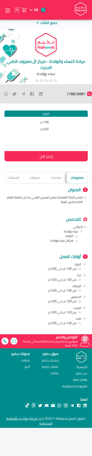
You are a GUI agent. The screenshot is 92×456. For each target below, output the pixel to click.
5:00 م (44, 129)
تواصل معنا (80, 379)
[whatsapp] (6, 93)
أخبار (27, 367)
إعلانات (54, 373)
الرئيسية (82, 367)
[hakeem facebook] (78, 405)
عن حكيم (81, 373)
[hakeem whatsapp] (59, 405)
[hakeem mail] (53, 405)
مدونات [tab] (34, 177)
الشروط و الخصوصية (74, 386)
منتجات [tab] (56, 177)
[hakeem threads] (33, 405)
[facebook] (31, 93)
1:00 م (44, 122)
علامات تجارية (50, 367)
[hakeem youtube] (46, 405)
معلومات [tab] (77, 177)
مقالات (25, 360)
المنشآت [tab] (13, 177)
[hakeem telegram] (72, 405)
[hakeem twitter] (40, 405)
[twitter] (14, 93)
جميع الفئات (48, 22)
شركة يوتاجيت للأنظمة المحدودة (29, 420)
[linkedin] (40, 93)
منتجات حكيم (50, 360)
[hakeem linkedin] (85, 405)
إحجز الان (46, 156)
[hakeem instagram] (65, 405)
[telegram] (23, 93)
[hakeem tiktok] (27, 405)
